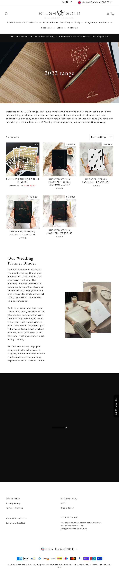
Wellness (104, 22)
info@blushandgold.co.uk (74, 529)
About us (73, 28)
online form (71, 526)
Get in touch (67, 508)
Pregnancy (91, 22)
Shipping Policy (69, 499)
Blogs (60, 28)
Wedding (65, 22)
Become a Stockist (15, 523)
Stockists (46, 28)
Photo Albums (50, 22)
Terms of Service (14, 508)
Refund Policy (13, 499)
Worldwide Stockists (16, 518)
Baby (78, 22)
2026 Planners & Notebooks (23, 22)
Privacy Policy (13, 503)
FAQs (64, 503)
